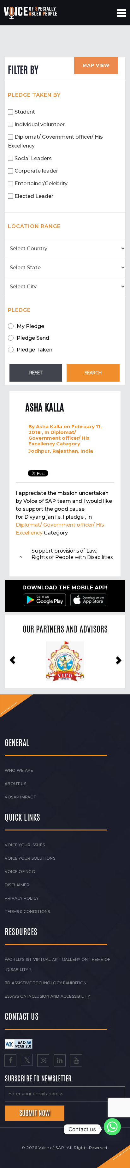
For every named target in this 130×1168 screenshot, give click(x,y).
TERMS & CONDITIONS (27, 911)
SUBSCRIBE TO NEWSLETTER (38, 1078)
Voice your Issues (25, 845)
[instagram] (43, 1061)
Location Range (34, 226)
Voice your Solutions (30, 858)
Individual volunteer (40, 124)
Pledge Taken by (34, 95)
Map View (96, 65)
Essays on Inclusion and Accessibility (47, 996)
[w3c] (18, 1044)
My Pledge (30, 326)
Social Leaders (33, 158)
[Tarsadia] (65, 661)
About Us (15, 783)
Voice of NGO (20, 871)
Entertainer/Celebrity (41, 183)
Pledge (19, 310)
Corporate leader (36, 171)
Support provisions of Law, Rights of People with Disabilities (72, 554)
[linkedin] (59, 1061)
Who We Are (19, 770)
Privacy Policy (21, 898)
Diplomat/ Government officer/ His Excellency (55, 141)
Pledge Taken (34, 350)
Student (25, 112)
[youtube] (76, 1061)
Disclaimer (17, 885)
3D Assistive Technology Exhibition (45, 983)
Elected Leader (34, 196)
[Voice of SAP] (30, 12)
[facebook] (10, 1061)
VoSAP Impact (20, 797)
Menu (121, 13)
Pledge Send (33, 338)
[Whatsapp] (112, 1129)
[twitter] (26, 1061)
